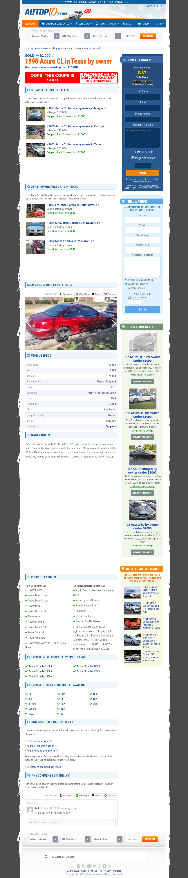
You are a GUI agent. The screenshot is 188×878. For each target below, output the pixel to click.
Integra (32, 703)
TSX (95, 698)
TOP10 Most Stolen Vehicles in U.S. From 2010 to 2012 (151, 607)
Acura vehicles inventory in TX (42, 750)
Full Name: (142, 91)
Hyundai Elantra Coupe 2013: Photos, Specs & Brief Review (151, 656)
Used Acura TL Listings (142, 430)
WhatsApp (84, 294)
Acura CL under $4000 (88, 666)
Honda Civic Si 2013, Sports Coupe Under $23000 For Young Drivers (151, 641)
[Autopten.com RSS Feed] (109, 866)
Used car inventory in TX (39, 741)
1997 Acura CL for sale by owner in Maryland (77, 108)
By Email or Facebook (137, 283)
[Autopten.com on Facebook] (78, 866)
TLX (95, 694)
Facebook (68, 294)
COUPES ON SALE (141, 493)
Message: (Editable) (142, 124)
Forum (145, 23)
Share (152, 5)
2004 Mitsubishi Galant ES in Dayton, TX (74, 222)
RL (62, 698)
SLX (63, 708)
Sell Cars (84, 23)
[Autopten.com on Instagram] (89, 866)
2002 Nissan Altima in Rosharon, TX (71, 240)
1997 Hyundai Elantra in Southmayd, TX (74, 204)
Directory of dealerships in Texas (44, 767)
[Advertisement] (71, 170)
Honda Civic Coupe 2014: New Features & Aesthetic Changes (151, 623)
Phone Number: (142, 113)
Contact (117, 870)
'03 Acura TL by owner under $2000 (142, 526)
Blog (128, 23)
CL (30, 694)
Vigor (95, 703)
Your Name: (142, 215)
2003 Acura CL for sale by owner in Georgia (76, 126)
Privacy (107, 870)
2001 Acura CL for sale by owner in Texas (75, 144)
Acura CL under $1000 (40, 666)
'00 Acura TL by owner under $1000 (142, 415)
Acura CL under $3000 (40, 676)
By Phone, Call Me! (136, 287)
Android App (73, 870)
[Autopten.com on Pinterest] (84, 866)
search (148, 36)
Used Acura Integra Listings (142, 486)
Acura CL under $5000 (88, 671)
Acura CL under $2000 (40, 671)
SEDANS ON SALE (141, 381)
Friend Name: (142, 235)
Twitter (97, 294)
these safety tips (145, 179)
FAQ (100, 870)
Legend (32, 708)
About (94, 870)
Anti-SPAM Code (142, 294)
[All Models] (75, 36)
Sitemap (85, 870)
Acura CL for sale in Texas (40, 746)
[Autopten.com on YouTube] (99, 866)
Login (161, 5)
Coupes (110, 426)
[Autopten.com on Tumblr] (104, 866)
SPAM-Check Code (142, 152)
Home (32, 23)
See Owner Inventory (144, 84)
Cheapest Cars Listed (57, 23)
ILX (30, 698)
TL (62, 713)
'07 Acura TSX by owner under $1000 (142, 359)
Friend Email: (142, 245)
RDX (63, 694)
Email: (142, 102)
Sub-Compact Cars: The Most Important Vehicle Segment (151, 592)
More (158, 23)
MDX (31, 713)
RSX (63, 703)
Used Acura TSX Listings (142, 374)
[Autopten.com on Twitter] (94, 866)
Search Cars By (108, 23)
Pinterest (112, 294)
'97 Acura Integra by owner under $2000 (142, 470)
